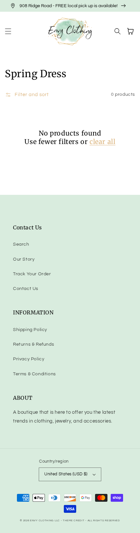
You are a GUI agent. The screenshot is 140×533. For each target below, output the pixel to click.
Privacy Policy (28, 359)
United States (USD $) (65, 474)
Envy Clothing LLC (45, 520)
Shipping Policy (30, 329)
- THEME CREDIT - (74, 520)
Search (21, 244)
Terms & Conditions (34, 374)
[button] (8, 31)
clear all (102, 141)
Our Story (24, 259)
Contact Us (25, 288)
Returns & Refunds (33, 344)
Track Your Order (32, 274)
